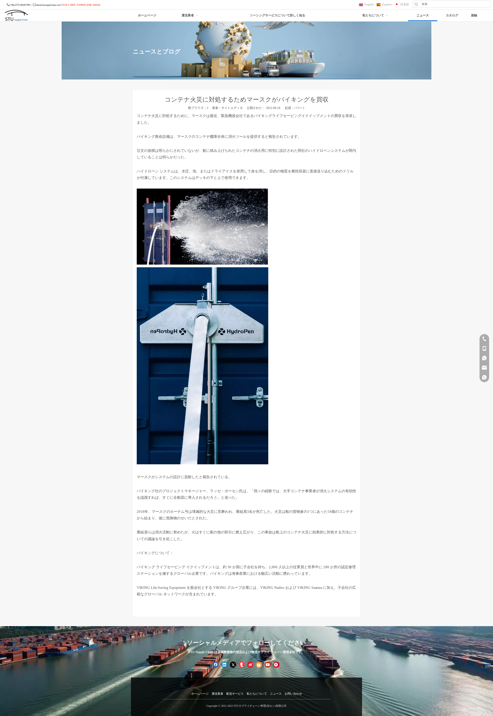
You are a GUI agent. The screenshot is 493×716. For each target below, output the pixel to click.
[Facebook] (216, 665)
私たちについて (257, 693)
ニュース (276, 693)
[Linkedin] (224, 665)
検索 (416, 4)
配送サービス (235, 693)
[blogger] (259, 665)
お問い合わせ (293, 693)
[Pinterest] (276, 665)
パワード (299, 108)
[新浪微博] (250, 665)
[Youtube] (268, 665)
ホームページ (200, 693)
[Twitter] (233, 665)
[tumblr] (242, 665)
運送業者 (217, 693)
